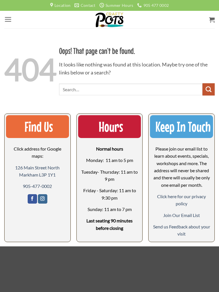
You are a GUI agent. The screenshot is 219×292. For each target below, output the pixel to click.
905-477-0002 (37, 186)
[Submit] (208, 89)
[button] (8, 19)
